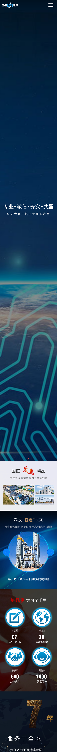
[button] (28, 458)
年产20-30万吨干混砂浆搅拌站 (28, 579)
